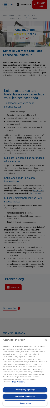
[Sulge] (46, 340)
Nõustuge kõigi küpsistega (25, 390)
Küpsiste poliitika (18, 382)
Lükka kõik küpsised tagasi (25, 396)
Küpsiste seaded (25, 403)
